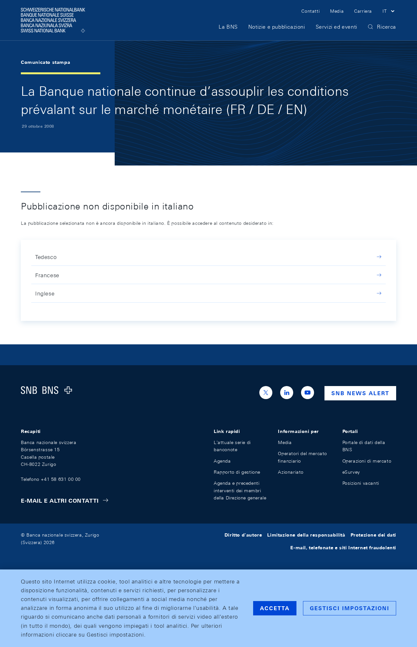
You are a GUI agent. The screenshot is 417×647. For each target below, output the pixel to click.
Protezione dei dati (373, 535)
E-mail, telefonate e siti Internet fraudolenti (343, 548)
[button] (389, 12)
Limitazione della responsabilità (306, 535)
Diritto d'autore (243, 535)
